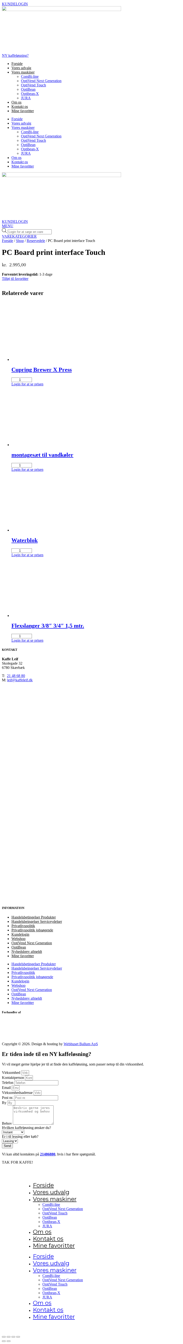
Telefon (8, 1083)
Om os (16, 102)
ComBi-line (30, 76)
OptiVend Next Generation (41, 81)
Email (7, 1088)
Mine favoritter (22, 111)
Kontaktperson (13, 1078)
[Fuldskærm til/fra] (8, 1337)
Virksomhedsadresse (18, 1093)
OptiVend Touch (33, 85)
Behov (7, 1123)
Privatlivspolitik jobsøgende (32, 930)
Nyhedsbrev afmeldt (26, 952)
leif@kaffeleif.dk (20, 680)
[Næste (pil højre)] (8, 1341)
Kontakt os (19, 107)
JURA (26, 98)
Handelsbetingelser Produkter (33, 917)
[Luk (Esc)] (18, 1337)
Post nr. (8, 1098)
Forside (17, 64)
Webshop (18, 939)
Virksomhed (11, 1073)
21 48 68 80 (16, 676)
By (4, 1103)
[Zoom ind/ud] (4, 1337)
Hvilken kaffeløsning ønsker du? (26, 1128)
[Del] (13, 1337)
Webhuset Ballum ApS (81, 1044)
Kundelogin (20, 934)
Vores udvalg (21, 68)
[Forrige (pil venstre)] (4, 1341)
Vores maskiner (23, 72)
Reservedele (36, 241)
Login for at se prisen (27, 384)
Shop (20, 241)
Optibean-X (30, 94)
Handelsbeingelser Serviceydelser (36, 921)
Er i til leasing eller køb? (20, 1136)
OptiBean (28, 89)
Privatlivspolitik (23, 926)
